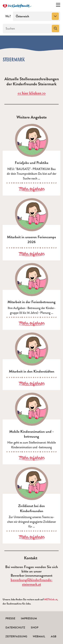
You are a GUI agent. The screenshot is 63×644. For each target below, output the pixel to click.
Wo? (8, 16)
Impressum (29, 618)
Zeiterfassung (16, 636)
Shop (34, 627)
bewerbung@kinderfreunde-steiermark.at (31, 582)
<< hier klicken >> (32, 93)
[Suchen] (55, 28)
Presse (10, 618)
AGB (53, 636)
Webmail (39, 636)
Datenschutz (15, 627)
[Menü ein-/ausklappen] (58, 5)
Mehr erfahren (31, 189)
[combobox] (36, 16)
